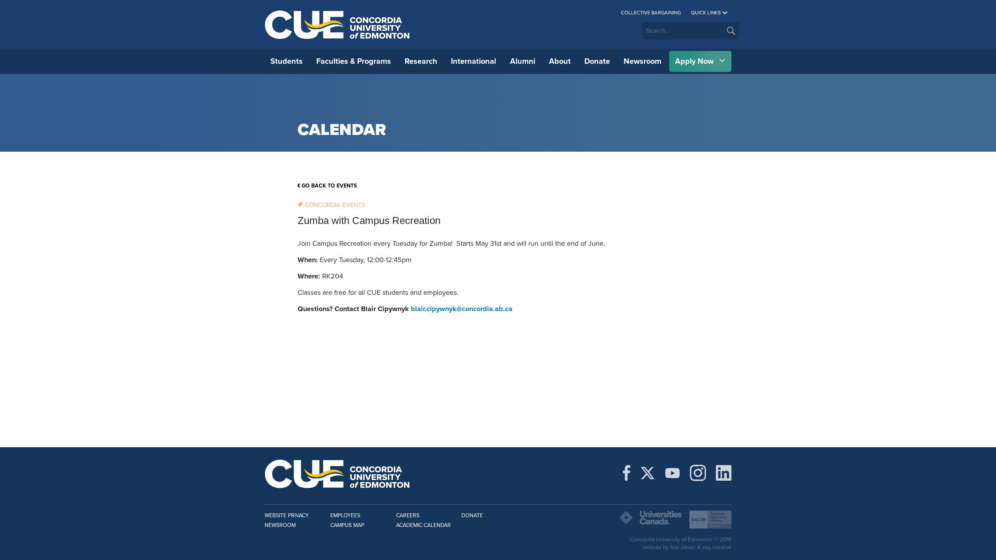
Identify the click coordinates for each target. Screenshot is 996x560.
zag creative (716, 547)
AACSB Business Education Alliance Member (710, 519)
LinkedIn (723, 473)
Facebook (626, 473)
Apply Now (694, 61)
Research (421, 61)
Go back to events (329, 185)
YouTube (672, 473)
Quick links (706, 13)
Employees (345, 515)
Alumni (522, 61)
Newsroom (642, 61)
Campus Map (347, 525)
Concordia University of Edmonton (337, 24)
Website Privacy (287, 515)
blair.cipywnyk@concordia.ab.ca (461, 308)
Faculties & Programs (353, 61)
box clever (683, 547)
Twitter (647, 473)
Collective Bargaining (651, 13)
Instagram (698, 473)
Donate (597, 61)
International (473, 61)
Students (286, 61)
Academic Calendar (423, 525)
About (560, 61)
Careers (407, 515)
